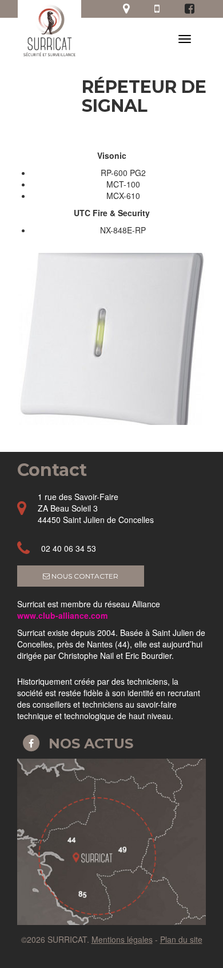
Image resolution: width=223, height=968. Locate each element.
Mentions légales (122, 939)
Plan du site (181, 939)
